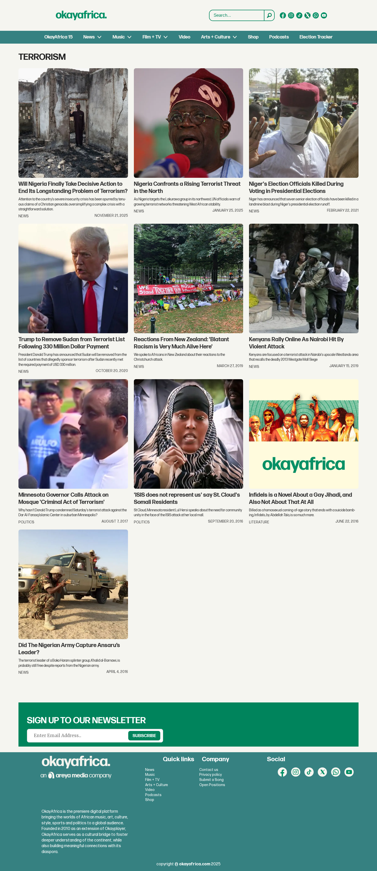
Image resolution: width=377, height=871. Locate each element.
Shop (253, 37)
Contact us (208, 770)
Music (119, 37)
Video (184, 37)
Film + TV (152, 37)
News (89, 37)
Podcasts (279, 37)
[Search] (269, 15)
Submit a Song (211, 780)
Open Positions (212, 785)
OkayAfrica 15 (58, 37)
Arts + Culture (215, 37)
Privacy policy (210, 774)
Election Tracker (316, 37)
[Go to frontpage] (81, 15)
